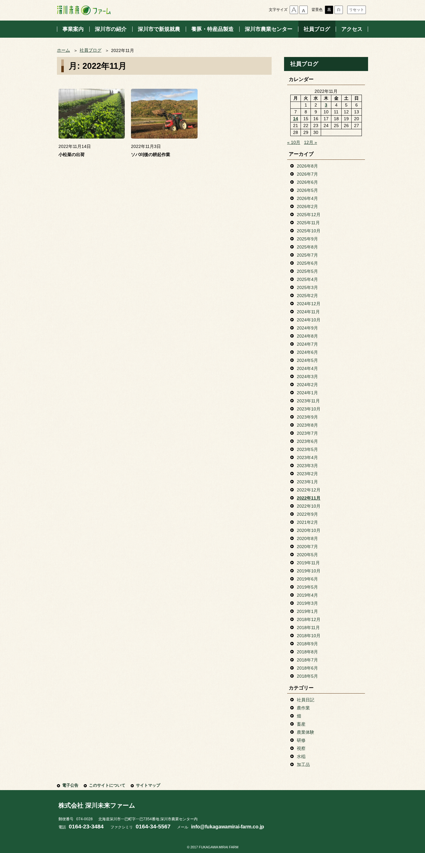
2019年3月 (307, 603)
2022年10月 (308, 506)
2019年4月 (307, 595)
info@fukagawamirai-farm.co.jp (227, 826)
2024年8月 (307, 336)
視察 (301, 748)
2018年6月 (307, 668)
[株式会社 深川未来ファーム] (83, 10)
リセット (356, 9)
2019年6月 (307, 578)
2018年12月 (308, 619)
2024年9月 (307, 327)
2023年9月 (307, 417)
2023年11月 (308, 400)
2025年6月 (307, 263)
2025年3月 (307, 287)
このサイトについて (107, 785)
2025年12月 (308, 214)
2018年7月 (307, 659)
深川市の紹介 (111, 29)
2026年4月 (307, 198)
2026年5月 (307, 190)
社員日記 (305, 699)
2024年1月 (307, 392)
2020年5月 (307, 554)
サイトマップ (148, 785)
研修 (301, 740)
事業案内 (73, 29)
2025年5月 (307, 271)
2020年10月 (308, 530)
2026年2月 (307, 206)
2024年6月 (307, 352)
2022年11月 (308, 497)
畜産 (301, 724)
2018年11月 (308, 627)
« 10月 (293, 142)
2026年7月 (307, 174)
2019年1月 (307, 611)
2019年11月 (308, 562)
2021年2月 (307, 522)
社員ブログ (317, 29)
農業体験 (305, 732)
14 (295, 118)
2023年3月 (307, 465)
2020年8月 (307, 538)
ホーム (63, 50)
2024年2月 (307, 384)
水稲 (301, 756)
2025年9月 (307, 238)
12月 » (310, 142)
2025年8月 (307, 246)
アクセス (351, 29)
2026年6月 (307, 182)
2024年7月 (307, 344)
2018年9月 (307, 643)
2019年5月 (307, 587)
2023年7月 (307, 433)
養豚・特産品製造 (212, 29)
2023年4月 (307, 457)
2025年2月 (307, 295)
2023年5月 (307, 449)
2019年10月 (308, 570)
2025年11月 (308, 222)
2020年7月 (307, 546)
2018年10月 (308, 635)
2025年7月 (307, 255)
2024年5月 (307, 360)
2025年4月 (307, 279)
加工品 (303, 764)
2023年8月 (307, 425)
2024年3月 (307, 376)
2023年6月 (307, 441)
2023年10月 (308, 408)
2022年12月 (308, 489)
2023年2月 (307, 473)
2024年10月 (308, 319)
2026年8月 (307, 165)
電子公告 (70, 785)
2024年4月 (307, 368)
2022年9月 (307, 514)
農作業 (303, 707)
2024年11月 (308, 311)
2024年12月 (308, 303)
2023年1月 (307, 481)
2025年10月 (308, 230)
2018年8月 (307, 651)
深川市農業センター (268, 29)
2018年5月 (307, 676)
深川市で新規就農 (159, 29)
